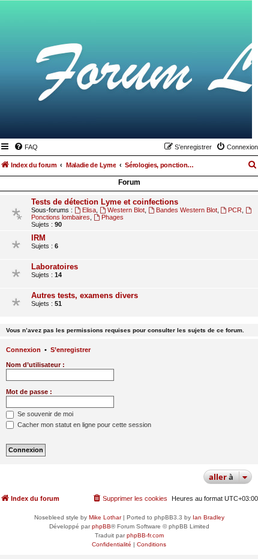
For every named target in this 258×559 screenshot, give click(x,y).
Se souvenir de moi (44, 413)
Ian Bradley (208, 517)
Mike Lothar (105, 517)
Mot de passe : (29, 391)
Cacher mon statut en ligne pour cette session (83, 424)
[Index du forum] (184, 121)
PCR (235, 210)
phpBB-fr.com (145, 535)
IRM (38, 237)
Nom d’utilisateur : (35, 364)
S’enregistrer (70, 349)
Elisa (89, 210)
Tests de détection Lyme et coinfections (104, 201)
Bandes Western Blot (186, 210)
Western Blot (126, 210)
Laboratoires (54, 266)
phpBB (101, 526)
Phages (112, 217)
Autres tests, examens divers (84, 295)
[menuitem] (26, 147)
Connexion (23, 349)
